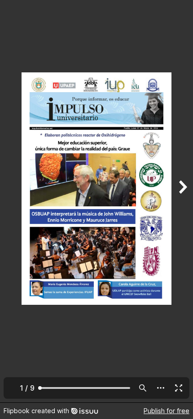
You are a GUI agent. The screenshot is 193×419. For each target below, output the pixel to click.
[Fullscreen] (179, 388)
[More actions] (161, 388)
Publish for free (166, 411)
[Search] (143, 388)
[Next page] (182, 201)
